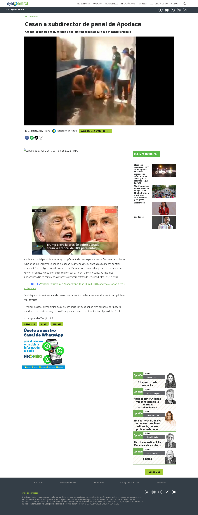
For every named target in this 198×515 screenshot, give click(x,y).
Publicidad (99, 482)
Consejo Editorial (68, 482)
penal (43, 324)
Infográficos (127, 3)
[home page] (17, 3)
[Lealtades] (164, 222)
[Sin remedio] (164, 208)
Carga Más (154, 471)
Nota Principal (31, 16)
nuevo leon (29, 324)
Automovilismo (159, 3)
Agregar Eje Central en (93, 130)
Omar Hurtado (152, 437)
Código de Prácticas (129, 482)
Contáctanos (160, 482)
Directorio (38, 482)
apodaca (57, 324)
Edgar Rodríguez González (153, 394)
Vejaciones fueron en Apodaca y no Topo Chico (65, 284)
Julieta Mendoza (153, 415)
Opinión (97, 3)
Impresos (143, 3)
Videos (174, 3)
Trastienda (111, 3)
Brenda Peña (151, 377)
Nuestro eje (84, 3)
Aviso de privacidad (30, 493)
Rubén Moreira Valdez (152, 454)
